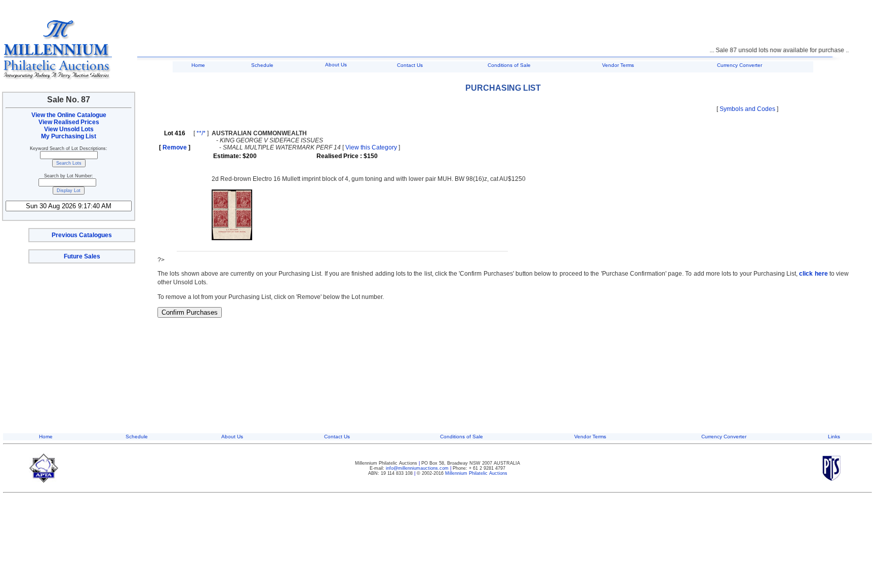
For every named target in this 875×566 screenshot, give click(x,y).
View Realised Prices (68, 122)
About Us (336, 64)
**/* (201, 133)
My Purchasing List (68, 136)
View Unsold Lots (69, 129)
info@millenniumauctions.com (418, 468)
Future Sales (82, 256)
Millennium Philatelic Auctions (476, 473)
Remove (175, 147)
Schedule (262, 65)
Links (834, 436)
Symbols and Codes (747, 108)
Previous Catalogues (82, 235)
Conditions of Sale (509, 65)
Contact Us (410, 65)
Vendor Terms (618, 65)
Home (198, 65)
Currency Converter (739, 65)
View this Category (371, 147)
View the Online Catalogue (68, 115)
